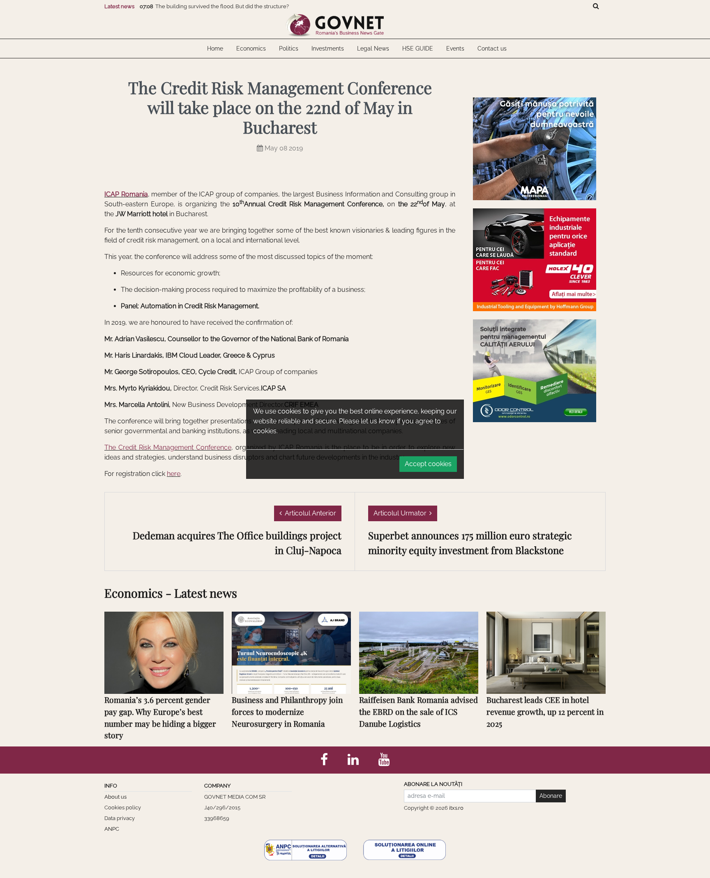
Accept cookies (428, 464)
